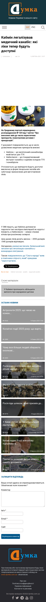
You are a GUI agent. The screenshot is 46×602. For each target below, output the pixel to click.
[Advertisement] (23, 83)
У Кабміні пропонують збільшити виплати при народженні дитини (19, 290)
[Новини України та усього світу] (23, 14)
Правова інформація (23, 586)
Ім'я (3, 510)
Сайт (3, 527)
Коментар (5, 490)
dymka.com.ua (34, 594)
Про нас (23, 581)
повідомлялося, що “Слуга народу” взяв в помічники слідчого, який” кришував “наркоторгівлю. (22, 258)
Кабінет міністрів (16, 272)
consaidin (6, 56)
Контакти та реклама (23, 589)
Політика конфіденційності (23, 583)
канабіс (25, 272)
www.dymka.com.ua (9, 575)
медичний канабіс (34, 272)
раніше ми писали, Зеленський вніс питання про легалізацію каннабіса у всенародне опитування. (23, 248)
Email (4, 519)
